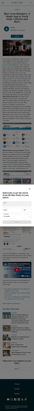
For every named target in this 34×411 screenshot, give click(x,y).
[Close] (29, 188)
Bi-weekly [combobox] (7, 216)
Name (5, 202)
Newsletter (6, 214)
